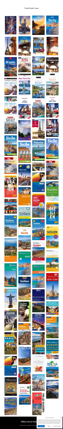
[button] (61, 417)
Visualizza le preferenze (57, 426)
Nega (49, 426)
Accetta (41, 426)
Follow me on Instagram (31, 421)
